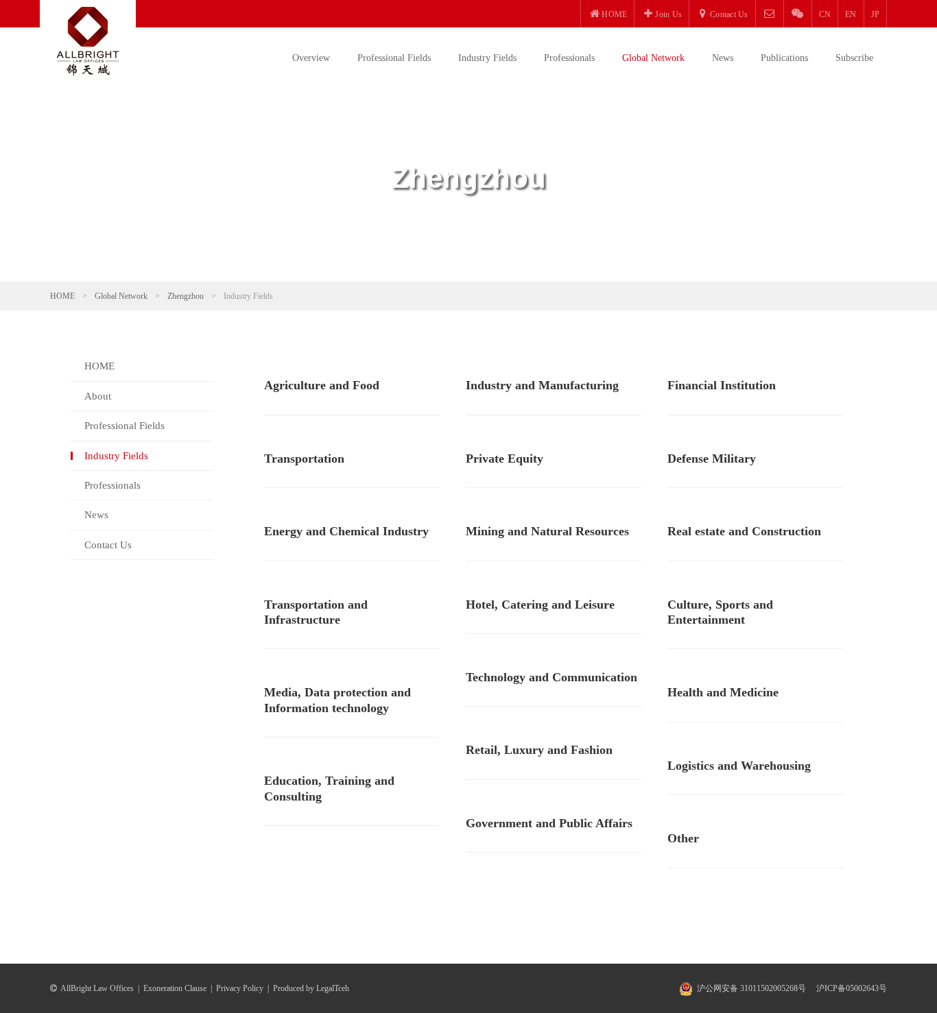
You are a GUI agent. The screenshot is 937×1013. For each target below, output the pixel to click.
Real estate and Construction (744, 531)
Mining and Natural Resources (547, 531)
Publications (784, 58)
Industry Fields (487, 58)
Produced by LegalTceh (311, 988)
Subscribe (854, 58)
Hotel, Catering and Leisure (540, 604)
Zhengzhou (185, 296)
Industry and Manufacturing (542, 385)
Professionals (569, 58)
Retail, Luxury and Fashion (539, 750)
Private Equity (504, 458)
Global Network (653, 58)
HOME (62, 296)
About (97, 396)
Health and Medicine (723, 692)
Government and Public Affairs (549, 823)
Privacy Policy (239, 988)
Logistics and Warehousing (739, 765)
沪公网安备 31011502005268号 (751, 988)
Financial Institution (721, 385)
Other (683, 838)
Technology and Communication (551, 677)
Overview (311, 58)
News (722, 58)
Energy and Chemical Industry (346, 531)
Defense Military (711, 458)
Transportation (304, 458)
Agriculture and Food (321, 385)
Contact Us (108, 544)
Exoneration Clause (174, 988)
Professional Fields (394, 58)
